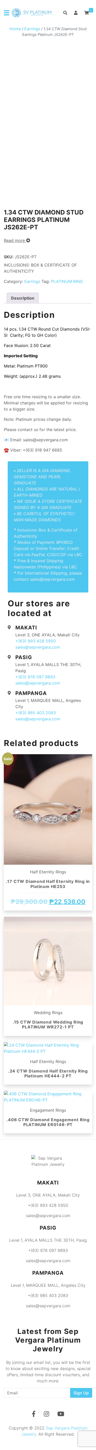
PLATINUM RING (67, 281)
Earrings (32, 28)
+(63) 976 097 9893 (35, 676)
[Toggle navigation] (6, 12)
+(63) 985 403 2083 (35, 712)
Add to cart (48, 913)
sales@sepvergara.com (37, 647)
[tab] (23, 298)
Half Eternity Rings (48, 871)
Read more (15, 240)
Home (15, 28)
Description (22, 298)
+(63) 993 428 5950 (35, 641)
